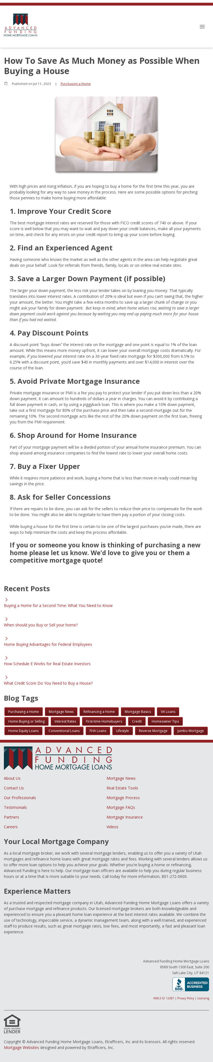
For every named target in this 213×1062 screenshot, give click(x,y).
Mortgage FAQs (120, 807)
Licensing (203, 998)
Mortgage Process (123, 797)
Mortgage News (121, 778)
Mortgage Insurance (124, 817)
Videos (112, 826)
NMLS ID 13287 (163, 998)
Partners (11, 817)
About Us (12, 778)
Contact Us (14, 788)
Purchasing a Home (76, 84)
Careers (11, 826)
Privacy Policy (185, 998)
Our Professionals (20, 797)
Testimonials (15, 807)
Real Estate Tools (122, 788)
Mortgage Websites (21, 1047)
